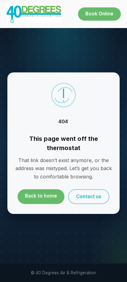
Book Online (99, 14)
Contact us (88, 196)
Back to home (41, 196)
